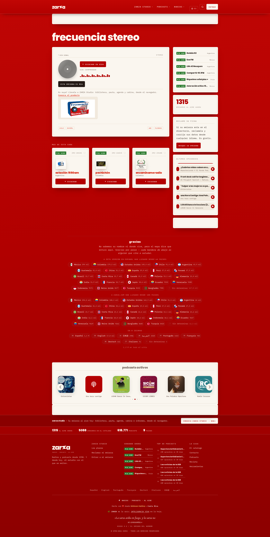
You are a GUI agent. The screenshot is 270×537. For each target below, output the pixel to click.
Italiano (156, 490)
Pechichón (102, 172)
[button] (130, 399)
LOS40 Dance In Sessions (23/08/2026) (195, 205)
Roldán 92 (191, 53)
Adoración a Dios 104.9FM (197, 86)
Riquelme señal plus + (197, 79)
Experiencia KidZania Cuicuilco (173, 456)
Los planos (97, 448)
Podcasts (162, 6)
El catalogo (196, 448)
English (106, 490)
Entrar (212, 6)
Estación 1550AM (67, 172)
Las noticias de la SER (171, 464)
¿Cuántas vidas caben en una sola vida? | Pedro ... (195, 167)
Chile (61, 128)
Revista (193, 462)
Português (118, 490)
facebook (158, 128)
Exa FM (190, 59)
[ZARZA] (61, 7)
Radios (178, 6)
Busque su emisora (188, 145)
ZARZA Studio (142, 6)
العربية (176, 490)
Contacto (194, 453)
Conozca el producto (69, 95)
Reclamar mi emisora (102, 453)
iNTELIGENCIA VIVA (140, 511)
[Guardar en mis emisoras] (84, 153)
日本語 (166, 490)
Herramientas (196, 466)
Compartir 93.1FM (195, 73)
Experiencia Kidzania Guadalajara (173, 449)
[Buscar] (202, 7)
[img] (135, 506)
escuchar (72, 181)
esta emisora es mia (71, 84)
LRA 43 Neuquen (194, 66)
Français (131, 490)
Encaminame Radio (149, 172)
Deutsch (144, 490)
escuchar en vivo (94, 64)
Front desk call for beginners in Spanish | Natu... (195, 177)
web (150, 128)
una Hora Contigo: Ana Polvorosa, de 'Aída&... (195, 195)
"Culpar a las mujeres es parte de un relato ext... (195, 186)
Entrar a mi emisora (102, 457)
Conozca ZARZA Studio (199, 420)
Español (70, 128)
